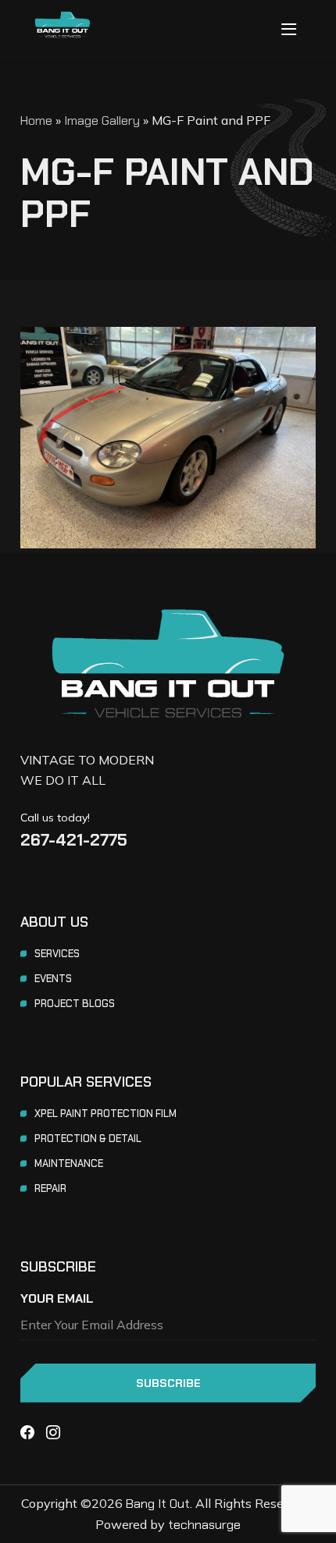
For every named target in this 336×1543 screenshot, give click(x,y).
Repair (50, 1188)
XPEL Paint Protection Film (105, 1113)
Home (36, 120)
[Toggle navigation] (288, 29)
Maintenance (68, 1163)
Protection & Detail (87, 1138)
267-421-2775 (73, 839)
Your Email (57, 1298)
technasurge (204, 1524)
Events (53, 978)
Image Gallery (102, 120)
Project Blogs (74, 1003)
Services (57, 953)
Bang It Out (158, 1503)
